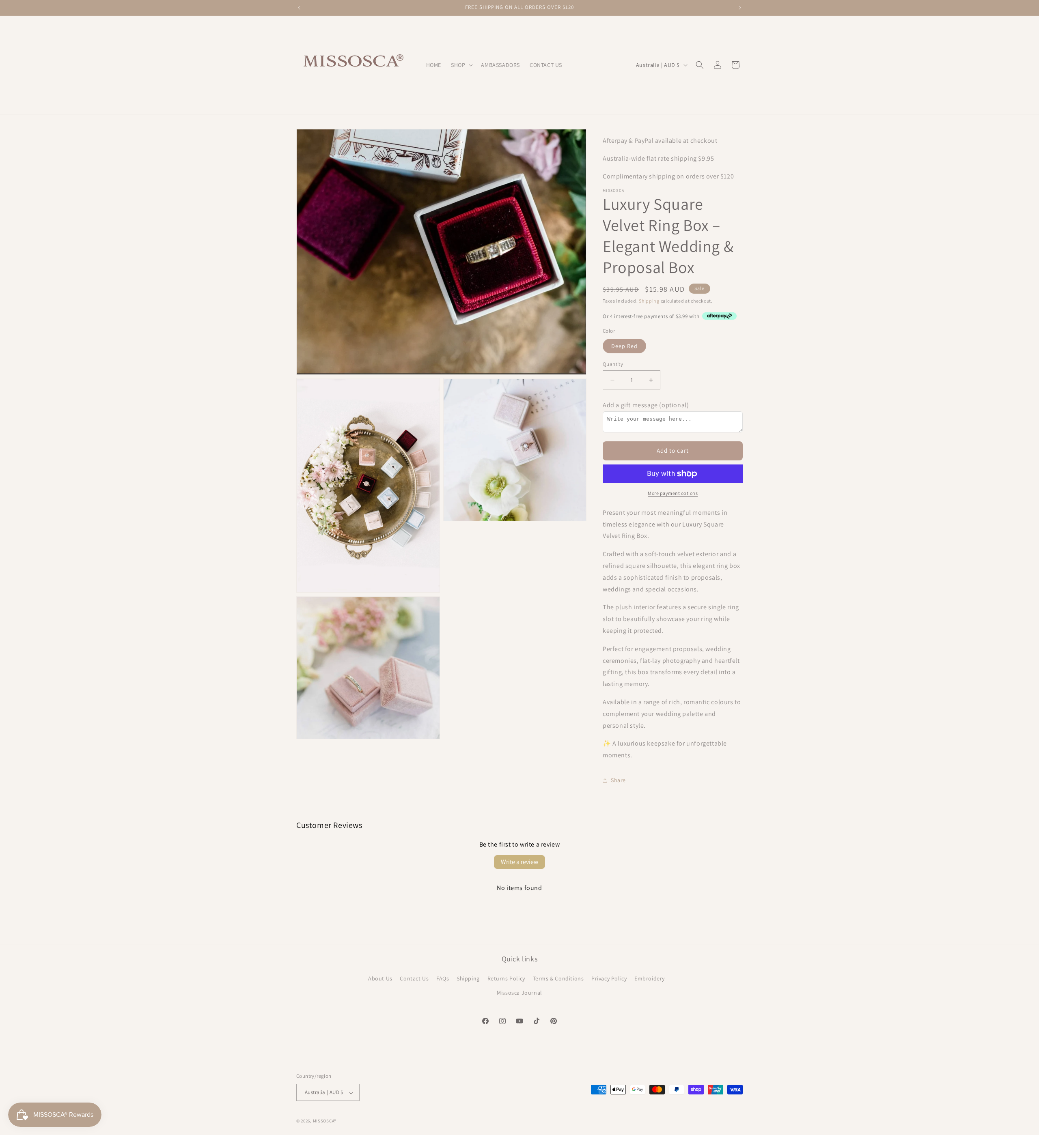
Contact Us (414, 978)
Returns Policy (506, 978)
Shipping (649, 301)
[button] (461, 64)
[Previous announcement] (299, 7)
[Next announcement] (740, 7)
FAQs (442, 978)
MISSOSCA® (324, 1121)
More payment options (673, 493)
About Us (380, 978)
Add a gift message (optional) (646, 405)
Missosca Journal (519, 993)
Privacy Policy (609, 978)
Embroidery (649, 978)
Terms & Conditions (558, 978)
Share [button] (618, 780)
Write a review (519, 862)
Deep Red (624, 346)
